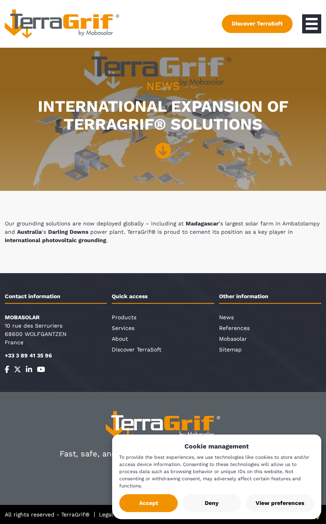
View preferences (280, 503)
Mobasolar (233, 339)
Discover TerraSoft (257, 23)
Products (124, 317)
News (226, 317)
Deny (212, 503)
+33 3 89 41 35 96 (28, 355)
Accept (148, 503)
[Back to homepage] (62, 24)
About (120, 339)
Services (123, 328)
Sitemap (230, 349)
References (234, 328)
